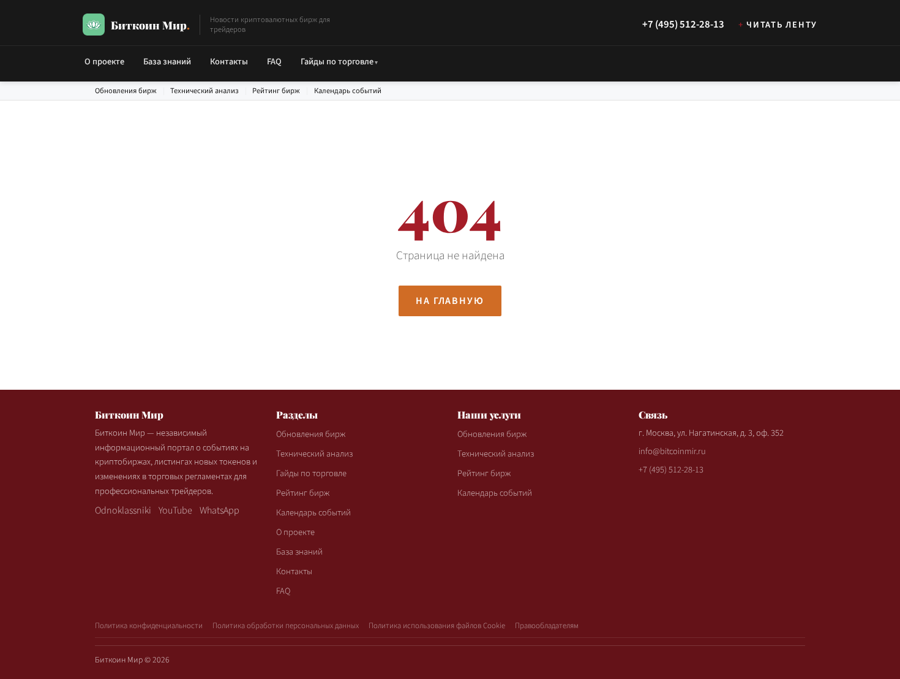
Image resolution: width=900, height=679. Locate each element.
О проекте (104, 61)
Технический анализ (204, 90)
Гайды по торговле (337, 61)
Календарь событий (347, 90)
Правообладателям (547, 625)
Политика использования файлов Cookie (437, 625)
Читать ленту (781, 24)
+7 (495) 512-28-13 (683, 24)
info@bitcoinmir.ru (672, 451)
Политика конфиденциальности (149, 625)
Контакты (229, 61)
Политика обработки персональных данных (285, 625)
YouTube (175, 510)
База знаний (167, 61)
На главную (450, 301)
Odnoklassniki (123, 510)
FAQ (274, 61)
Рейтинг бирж (276, 90)
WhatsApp (219, 510)
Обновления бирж (126, 90)
